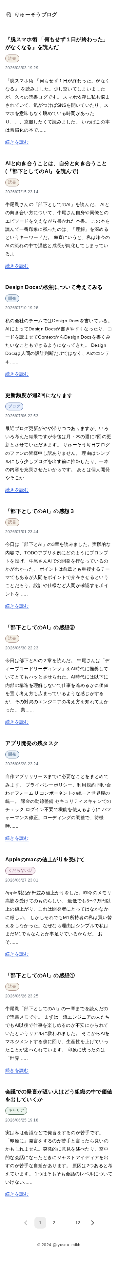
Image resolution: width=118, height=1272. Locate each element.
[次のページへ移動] (91, 1223)
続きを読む (17, 142)
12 (77, 1222)
